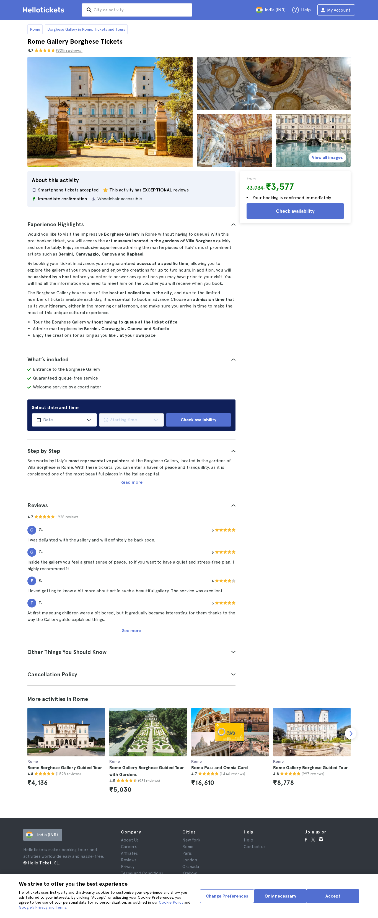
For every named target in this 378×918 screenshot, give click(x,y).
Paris (187, 853)
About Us (130, 840)
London (189, 859)
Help (248, 840)
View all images (327, 157)
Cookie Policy (171, 902)
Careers (129, 846)
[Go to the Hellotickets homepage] (45, 10)
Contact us (254, 846)
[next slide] (350, 733)
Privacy (127, 866)
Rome (35, 29)
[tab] (131, 224)
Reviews (128, 859)
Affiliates (129, 853)
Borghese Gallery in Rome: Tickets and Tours (86, 29)
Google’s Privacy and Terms (42, 907)
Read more (131, 482)
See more (131, 630)
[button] (131, 224)
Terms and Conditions (142, 873)
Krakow (189, 873)
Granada (190, 866)
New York (191, 840)
